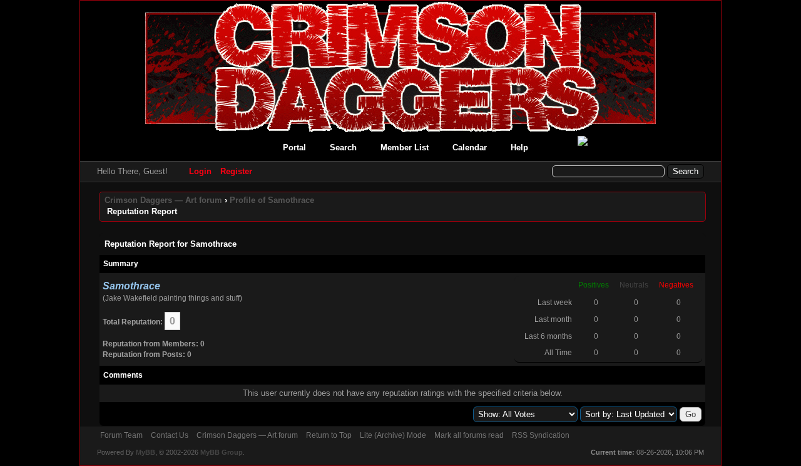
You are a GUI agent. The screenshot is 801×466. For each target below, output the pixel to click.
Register (236, 171)
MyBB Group (221, 452)
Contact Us (169, 435)
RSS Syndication (540, 435)
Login (200, 171)
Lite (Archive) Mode (393, 435)
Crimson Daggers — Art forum (163, 200)
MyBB (145, 452)
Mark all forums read (469, 435)
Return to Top (329, 435)
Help (519, 147)
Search (343, 147)
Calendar (469, 147)
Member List (404, 147)
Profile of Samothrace (272, 200)
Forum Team (121, 435)
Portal (294, 147)
